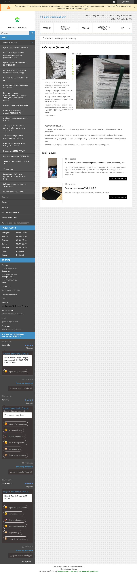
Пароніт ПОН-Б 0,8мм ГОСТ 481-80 (15, 497)
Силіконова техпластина (13, 191)
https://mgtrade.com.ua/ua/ (13, 314)
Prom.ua (81, 567)
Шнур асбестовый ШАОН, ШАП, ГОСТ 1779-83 (14, 144)
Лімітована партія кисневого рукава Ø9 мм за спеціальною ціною (95, 163)
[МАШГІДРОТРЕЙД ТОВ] (17, 20)
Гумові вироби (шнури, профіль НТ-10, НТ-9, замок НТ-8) (14, 176)
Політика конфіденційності (88, 571)
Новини (5, 197)
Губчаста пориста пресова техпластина (14, 185)
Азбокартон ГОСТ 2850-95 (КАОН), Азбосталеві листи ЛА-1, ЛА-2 (14, 128)
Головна (47, 28)
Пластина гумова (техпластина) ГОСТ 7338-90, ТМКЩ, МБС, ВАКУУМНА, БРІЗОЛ (15, 96)
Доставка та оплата (10, 212)
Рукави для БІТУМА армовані (15, 105)
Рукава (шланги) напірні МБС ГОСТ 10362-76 (15, 63)
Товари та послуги (9, 42)
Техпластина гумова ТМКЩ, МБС (80, 188)
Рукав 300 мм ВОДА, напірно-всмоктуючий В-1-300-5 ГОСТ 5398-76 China (16, 360)
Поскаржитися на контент (67, 571)
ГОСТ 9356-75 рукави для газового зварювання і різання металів (13, 55)
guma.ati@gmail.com (10, 321)
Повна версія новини (117, 179)
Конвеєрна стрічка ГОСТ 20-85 (16, 156)
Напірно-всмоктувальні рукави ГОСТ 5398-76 (13, 111)
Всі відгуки (26, 561)
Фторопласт (8, 169)
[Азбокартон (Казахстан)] (55, 66)
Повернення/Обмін (10, 217)
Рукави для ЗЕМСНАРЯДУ (13, 151)
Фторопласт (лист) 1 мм (14, 415)
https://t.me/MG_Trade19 (12, 329)
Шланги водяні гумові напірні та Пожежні (15, 86)
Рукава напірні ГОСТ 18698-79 (15, 47)
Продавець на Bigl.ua (68, 569)
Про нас (5, 202)
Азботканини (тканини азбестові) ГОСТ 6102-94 (13, 137)
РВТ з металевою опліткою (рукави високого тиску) (14, 71)
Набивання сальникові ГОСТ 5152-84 (15, 119)
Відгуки (5, 207)
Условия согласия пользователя (15, 223)
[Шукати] (32, 33)
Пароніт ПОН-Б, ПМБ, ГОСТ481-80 (16, 79)
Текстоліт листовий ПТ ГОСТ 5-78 (16, 162)
